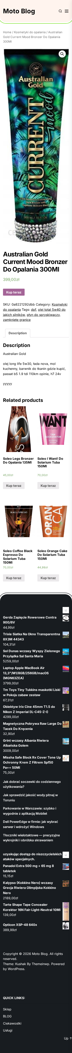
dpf (33, 310)
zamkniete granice (17, 320)
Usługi (7, 1030)
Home (7, 32)
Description (18, 333)
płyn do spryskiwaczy (43, 315)
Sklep (7, 1009)
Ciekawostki (12, 1023)
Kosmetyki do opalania (30, 32)
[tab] (17, 333)
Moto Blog (19, 11)
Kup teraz (13, 292)
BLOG (7, 1016)
